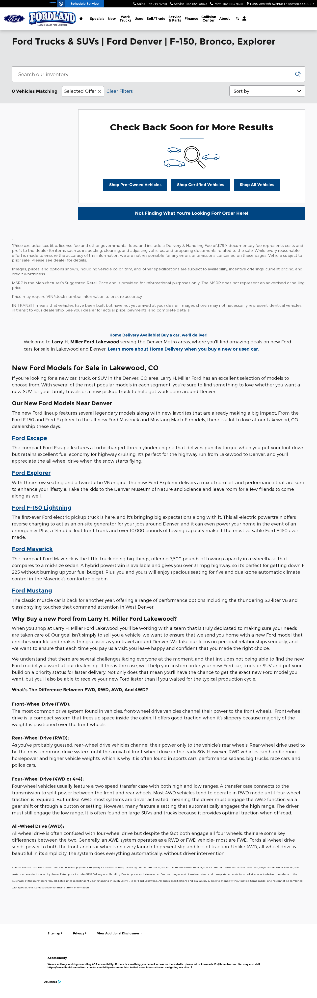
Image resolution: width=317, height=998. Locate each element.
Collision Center (208, 19)
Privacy (78, 933)
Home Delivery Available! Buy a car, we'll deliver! (158, 335)
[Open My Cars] (243, 18)
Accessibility (154, 962)
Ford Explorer (31, 472)
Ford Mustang (32, 590)
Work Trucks (125, 19)
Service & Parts (175, 19)
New (112, 18)
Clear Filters (119, 91)
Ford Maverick (32, 549)
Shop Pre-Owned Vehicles (135, 184)
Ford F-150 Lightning (41, 507)
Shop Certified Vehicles (200, 184)
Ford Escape (29, 438)
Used (138, 18)
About (224, 18)
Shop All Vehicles (257, 184)
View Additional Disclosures (118, 933)
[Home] (14, 19)
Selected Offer (80, 91)
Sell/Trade (156, 18)
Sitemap (54, 933)
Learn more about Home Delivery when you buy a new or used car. (184, 349)
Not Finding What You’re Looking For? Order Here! (191, 213)
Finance (191, 18)
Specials (97, 18)
